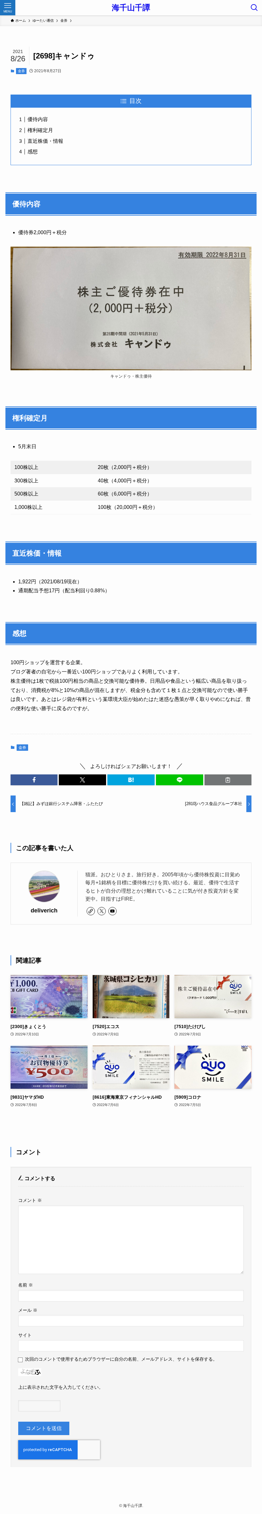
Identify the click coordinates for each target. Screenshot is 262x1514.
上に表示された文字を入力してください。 (60, 1387)
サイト (25, 1335)
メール (27, 1310)
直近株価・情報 (45, 141)
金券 (21, 71)
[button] (34, 779)
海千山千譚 (131, 8)
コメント (30, 1200)
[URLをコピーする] (228, 779)
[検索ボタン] (254, 7)
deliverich (44, 910)
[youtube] (112, 911)
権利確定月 (40, 130)
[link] (91, 911)
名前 (25, 1284)
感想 (32, 151)
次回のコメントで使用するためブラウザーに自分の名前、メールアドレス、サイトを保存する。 (121, 1359)
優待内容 (37, 119)
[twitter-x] (101, 911)
